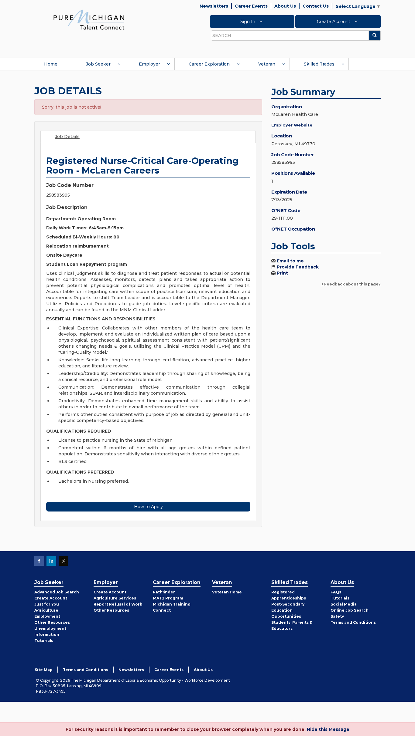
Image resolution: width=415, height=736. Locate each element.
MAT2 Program (168, 598)
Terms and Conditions (353, 622)
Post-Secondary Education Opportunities (287, 610)
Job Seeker (98, 64)
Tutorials (43, 640)
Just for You (46, 604)
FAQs (336, 592)
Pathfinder (164, 592)
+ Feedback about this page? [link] (351, 284)
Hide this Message (328, 729)
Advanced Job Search (56, 592)
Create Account (334, 21)
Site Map (44, 669)
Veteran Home (227, 592)
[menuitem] (51, 64)
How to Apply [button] (148, 506)
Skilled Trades (319, 64)
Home (50, 64)
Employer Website (291, 125)
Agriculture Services (115, 598)
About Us (285, 6)
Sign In (248, 21)
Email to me (290, 261)
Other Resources (52, 622)
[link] (89, 19)
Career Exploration (209, 64)
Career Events (251, 6)
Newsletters (214, 6)
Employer (149, 64)
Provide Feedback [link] (298, 267)
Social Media (344, 604)
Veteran (266, 64)
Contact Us (316, 6)
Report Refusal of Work (118, 604)
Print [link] (282, 273)
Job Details (67, 136)
